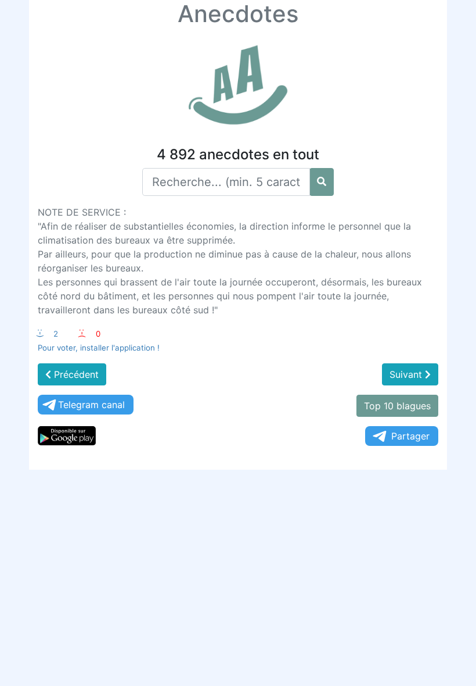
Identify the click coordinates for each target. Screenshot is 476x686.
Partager (410, 436)
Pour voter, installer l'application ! (99, 347)
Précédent (75, 374)
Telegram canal (91, 404)
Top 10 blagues (397, 406)
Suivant (407, 374)
